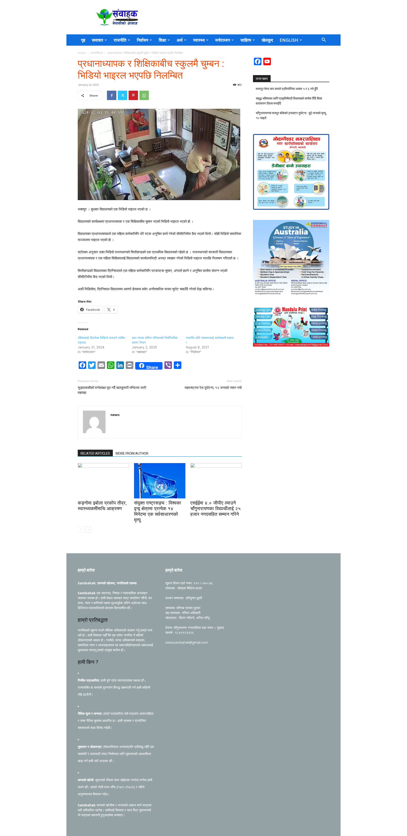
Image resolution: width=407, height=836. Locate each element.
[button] (323, 40)
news (115, 414)
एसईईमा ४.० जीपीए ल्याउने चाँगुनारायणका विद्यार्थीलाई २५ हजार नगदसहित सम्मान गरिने (215, 508)
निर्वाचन (142, 40)
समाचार (97, 40)
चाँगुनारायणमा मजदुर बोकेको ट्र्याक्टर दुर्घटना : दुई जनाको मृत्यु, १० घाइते (291, 115)
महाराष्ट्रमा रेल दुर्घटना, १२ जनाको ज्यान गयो (213, 388)
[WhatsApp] (144, 95)
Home (82, 53)
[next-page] (88, 530)
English (289, 40)
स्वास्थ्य (199, 40)
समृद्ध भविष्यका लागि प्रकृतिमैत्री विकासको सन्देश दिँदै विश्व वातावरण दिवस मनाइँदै (289, 101)
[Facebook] (111, 95)
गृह (83, 40)
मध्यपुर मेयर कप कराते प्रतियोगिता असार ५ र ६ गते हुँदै (287, 89)
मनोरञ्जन (222, 40)
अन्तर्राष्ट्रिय (96, 53)
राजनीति (120, 40)
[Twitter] (122, 95)
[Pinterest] (133, 95)
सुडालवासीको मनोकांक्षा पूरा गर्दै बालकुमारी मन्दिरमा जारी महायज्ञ (112, 390)
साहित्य (245, 40)
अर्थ (180, 40)
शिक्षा (162, 40)
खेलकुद (267, 40)
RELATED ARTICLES (95, 453)
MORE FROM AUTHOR (132, 453)
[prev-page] (81, 530)
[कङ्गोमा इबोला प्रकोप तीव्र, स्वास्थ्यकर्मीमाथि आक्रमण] (103, 480)
